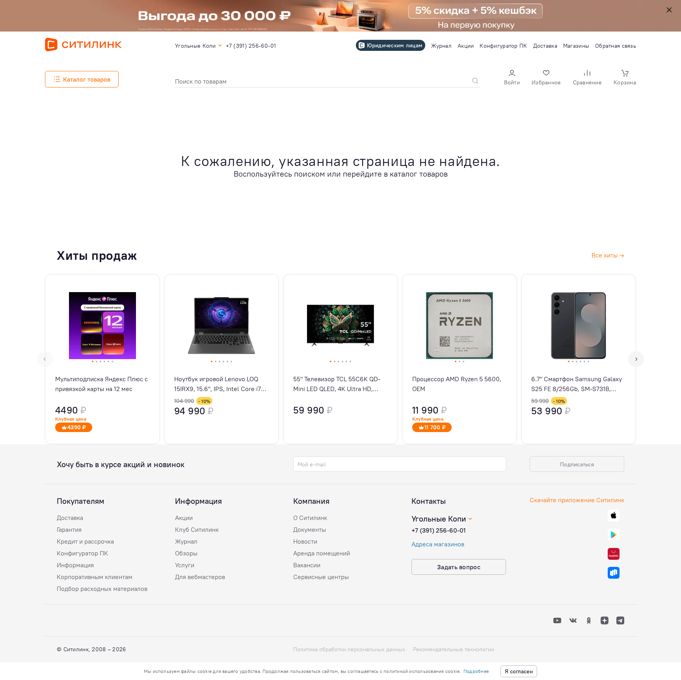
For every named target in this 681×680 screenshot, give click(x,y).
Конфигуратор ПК (82, 553)
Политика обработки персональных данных (349, 649)
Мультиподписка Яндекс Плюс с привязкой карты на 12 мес (101, 384)
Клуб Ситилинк (197, 529)
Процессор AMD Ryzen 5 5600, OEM (456, 384)
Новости (305, 541)
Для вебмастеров (200, 577)
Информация (75, 565)
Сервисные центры (321, 577)
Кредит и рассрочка (85, 541)
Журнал (186, 541)
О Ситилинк (310, 518)
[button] (512, 78)
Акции (184, 518)
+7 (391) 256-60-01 (438, 530)
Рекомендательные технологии (453, 649)
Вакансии (306, 565)
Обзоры (186, 553)
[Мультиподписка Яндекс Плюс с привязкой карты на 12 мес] (102, 359)
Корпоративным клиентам (94, 577)
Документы (309, 529)
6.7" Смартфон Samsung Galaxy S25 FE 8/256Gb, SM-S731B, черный (576, 384)
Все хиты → (608, 255)
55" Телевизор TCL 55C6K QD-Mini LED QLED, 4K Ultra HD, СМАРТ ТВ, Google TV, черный (336, 384)
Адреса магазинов (437, 544)
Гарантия (69, 529)
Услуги (184, 565)
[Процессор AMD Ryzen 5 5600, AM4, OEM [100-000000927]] (459, 359)
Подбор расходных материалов (102, 588)
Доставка (70, 518)
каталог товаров (419, 174)
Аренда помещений (321, 553)
